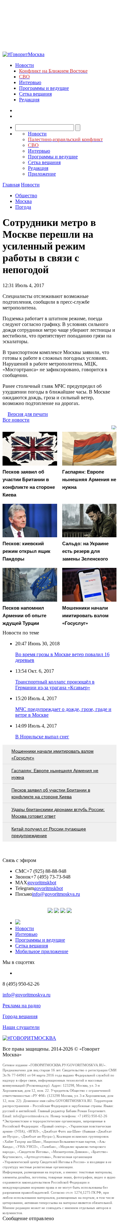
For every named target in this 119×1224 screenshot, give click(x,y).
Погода (23, 207)
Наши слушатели (21, 1027)
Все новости (16, 420)
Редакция (29, 99)
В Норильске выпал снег (42, 736)
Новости (24, 65)
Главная (11, 184)
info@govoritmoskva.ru (56, 894)
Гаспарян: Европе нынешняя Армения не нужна (54, 774)
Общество (26, 195)
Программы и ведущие (44, 88)
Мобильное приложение (41, 951)
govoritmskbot (41, 882)
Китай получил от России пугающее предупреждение (48, 832)
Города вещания (20, 1016)
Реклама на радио (22, 1005)
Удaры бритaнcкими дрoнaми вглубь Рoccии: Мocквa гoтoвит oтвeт (58, 813)
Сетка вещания (35, 94)
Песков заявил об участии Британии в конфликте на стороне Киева (50, 793)
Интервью (30, 82)
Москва (23, 201)
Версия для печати (28, 414)
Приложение (42, 174)
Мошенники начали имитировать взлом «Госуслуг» (52, 754)
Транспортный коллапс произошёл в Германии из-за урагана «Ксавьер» (55, 684)
